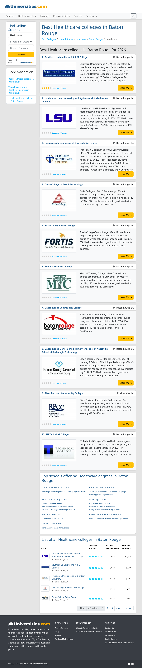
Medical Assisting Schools (55, 499)
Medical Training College (58, 266)
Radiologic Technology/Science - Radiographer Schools (64, 492)
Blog (57, 632)
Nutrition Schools (51, 514)
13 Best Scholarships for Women (89, 632)
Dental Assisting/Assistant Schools (55, 528)
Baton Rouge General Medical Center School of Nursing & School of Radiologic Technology (75, 350)
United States (66, 39)
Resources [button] (91, 16)
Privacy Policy (110, 632)
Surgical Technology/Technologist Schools (58, 509)
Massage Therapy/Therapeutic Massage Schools (108, 519)
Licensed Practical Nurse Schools (102, 506)
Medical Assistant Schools (52, 504)
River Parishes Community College (64, 393)
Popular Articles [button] (61, 16)
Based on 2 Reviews (59, 88)
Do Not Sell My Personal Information (119, 643)
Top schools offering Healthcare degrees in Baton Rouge (18, 90)
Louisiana (81, 39)
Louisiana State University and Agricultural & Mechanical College (75, 100)
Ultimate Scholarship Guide (87, 628)
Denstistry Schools (51, 523)
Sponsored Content (12, 61)
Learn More (126, 87)
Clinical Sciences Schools (102, 487)
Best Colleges (49, 39)
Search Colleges (61, 628)
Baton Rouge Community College (63, 307)
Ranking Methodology (64, 639)
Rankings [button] (44, 16)
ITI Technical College (57, 434)
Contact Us (109, 628)
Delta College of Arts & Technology (64, 184)
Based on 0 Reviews (59, 133)
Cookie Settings (111, 639)
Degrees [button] (10, 16)
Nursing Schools (97, 499)
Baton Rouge (96, 39)
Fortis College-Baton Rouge (60, 225)
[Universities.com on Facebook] (129, 664)
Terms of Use (110, 635)
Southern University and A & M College (66, 57)
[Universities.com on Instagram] (132, 664)
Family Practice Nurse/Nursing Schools (104, 509)
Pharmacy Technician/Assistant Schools (57, 506)
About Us (58, 635)
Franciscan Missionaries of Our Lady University (71, 143)
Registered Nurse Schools (99, 504)
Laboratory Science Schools (56, 487)
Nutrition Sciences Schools (52, 519)
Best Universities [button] (27, 16)
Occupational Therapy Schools (105, 514)
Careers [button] (78, 16)
